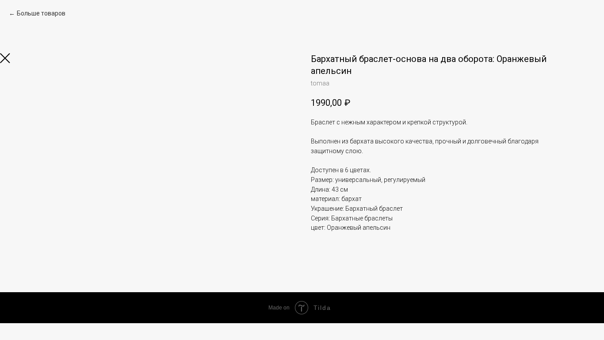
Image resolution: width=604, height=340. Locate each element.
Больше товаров (41, 13)
